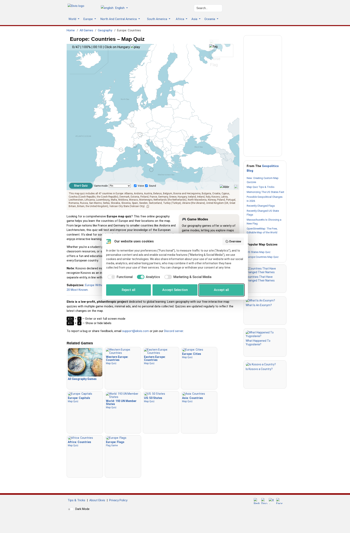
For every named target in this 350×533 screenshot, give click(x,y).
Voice (141, 185)
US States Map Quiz (258, 252)
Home (71, 30)
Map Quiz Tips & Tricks (260, 186)
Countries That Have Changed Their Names (260, 278)
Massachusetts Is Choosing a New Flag (264, 221)
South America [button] (157, 19)
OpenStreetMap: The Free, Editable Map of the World (262, 230)
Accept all (221, 290)
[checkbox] (119, 277)
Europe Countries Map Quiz (263, 256)
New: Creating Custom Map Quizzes (263, 180)
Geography (105, 30)
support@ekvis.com (135, 331)
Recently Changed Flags (261, 205)
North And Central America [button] (119, 19)
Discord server (173, 331)
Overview (235, 241)
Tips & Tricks (76, 500)
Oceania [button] (210, 19)
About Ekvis (97, 500)
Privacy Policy (118, 500)
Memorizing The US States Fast (265, 192)
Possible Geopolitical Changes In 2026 (265, 198)
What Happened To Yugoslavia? (258, 342)
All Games (86, 30)
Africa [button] (180, 19)
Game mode (101, 185)
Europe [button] (88, 19)
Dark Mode (82, 509)
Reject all (128, 290)
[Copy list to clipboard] (147, 206)
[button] (116, 8)
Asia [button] (194, 19)
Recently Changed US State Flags (263, 212)
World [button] (72, 19)
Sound (152, 185)
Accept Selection (175, 290)
